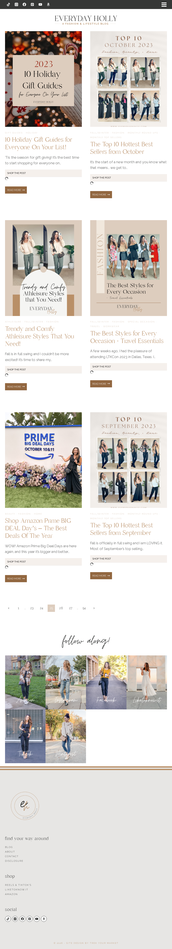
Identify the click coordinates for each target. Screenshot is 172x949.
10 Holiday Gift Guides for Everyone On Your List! (38, 143)
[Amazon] (48, 4)
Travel (95, 326)
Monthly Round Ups (143, 132)
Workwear (111, 326)
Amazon (11, 894)
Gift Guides (14, 132)
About (10, 851)
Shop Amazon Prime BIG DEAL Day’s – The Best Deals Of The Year (38, 528)
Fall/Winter (99, 132)
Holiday (32, 132)
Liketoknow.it (16, 889)
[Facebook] (24, 4)
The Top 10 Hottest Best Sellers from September (121, 529)
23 (32, 608)
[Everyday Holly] (86, 20)
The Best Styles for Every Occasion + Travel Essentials (127, 337)
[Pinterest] (32, 4)
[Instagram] (16, 4)
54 (84, 608)
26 (61, 608)
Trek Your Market (104, 943)
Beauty (10, 513)
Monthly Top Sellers (106, 137)
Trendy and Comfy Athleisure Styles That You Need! (39, 336)
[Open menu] (164, 5)
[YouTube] (40, 4)
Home (38, 513)
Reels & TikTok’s (18, 885)
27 (70, 608)
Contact (12, 856)
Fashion (118, 132)
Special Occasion (141, 321)
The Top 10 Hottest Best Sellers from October (121, 148)
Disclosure (14, 861)
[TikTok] (8, 4)
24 (41, 608)
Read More (17, 191)
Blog (9, 847)
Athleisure (13, 321)
